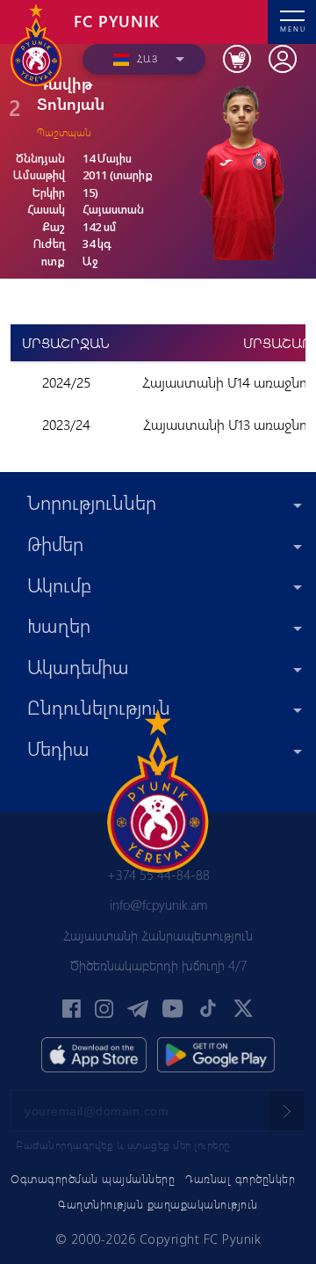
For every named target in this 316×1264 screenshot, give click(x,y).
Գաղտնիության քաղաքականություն (158, 1203)
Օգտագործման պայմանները (93, 1178)
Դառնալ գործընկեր (240, 1178)
